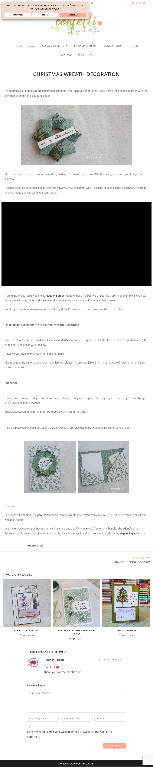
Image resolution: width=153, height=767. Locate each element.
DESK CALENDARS (126, 630)
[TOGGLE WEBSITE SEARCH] (91, 54)
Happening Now (129, 533)
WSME (89, 763)
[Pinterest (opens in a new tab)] (137, 3)
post (38, 340)
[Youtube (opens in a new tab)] (143, 3)
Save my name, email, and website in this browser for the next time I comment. (70, 734)
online (55, 528)
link (17, 427)
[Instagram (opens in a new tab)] (140, 3)
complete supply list (34, 515)
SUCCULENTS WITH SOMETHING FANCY (76, 632)
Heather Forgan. (56, 295)
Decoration (37, 546)
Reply (123, 659)
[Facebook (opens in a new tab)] (133, 3)
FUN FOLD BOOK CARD (26, 630)
